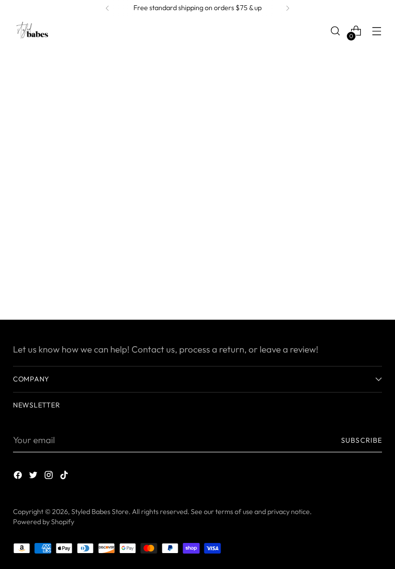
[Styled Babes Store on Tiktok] (65, 477)
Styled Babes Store (100, 511)
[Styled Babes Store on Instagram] (49, 477)
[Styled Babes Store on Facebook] (19, 477)
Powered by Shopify (43, 521)
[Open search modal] (335, 31)
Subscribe (361, 440)
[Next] (287, 8)
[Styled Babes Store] (32, 30)
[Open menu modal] (377, 31)
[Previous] (107, 8)
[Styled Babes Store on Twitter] (34, 477)
